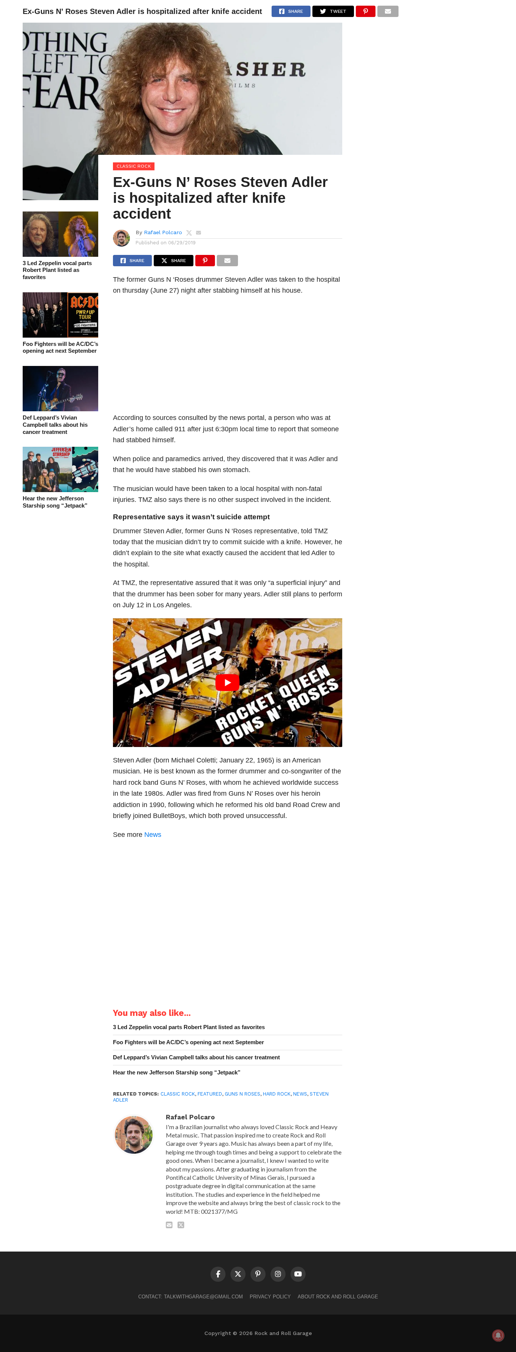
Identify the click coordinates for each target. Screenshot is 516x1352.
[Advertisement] (227, 356)
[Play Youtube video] (227, 682)
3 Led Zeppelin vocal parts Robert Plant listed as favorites (57, 270)
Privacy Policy (270, 1297)
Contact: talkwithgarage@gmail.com (190, 1297)
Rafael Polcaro (163, 232)
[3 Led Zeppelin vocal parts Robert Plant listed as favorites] (60, 254)
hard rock (276, 1094)
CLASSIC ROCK (178, 1094)
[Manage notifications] (498, 1335)
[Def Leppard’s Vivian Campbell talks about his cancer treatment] (60, 408)
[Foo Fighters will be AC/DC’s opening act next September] (60, 335)
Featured (210, 1094)
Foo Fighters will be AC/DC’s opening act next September (60, 347)
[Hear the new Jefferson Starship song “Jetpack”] (60, 489)
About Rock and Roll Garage (338, 1297)
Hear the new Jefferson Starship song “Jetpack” (55, 502)
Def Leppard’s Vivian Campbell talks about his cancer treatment (55, 424)
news (300, 1094)
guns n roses (242, 1094)
